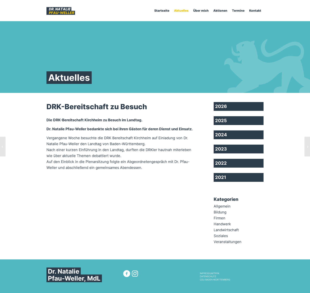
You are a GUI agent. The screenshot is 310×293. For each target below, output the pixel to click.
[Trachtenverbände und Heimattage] (307, 146)
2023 (221, 149)
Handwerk (222, 224)
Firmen (219, 218)
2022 (221, 163)
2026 (221, 106)
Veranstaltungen (227, 242)
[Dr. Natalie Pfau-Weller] (60, 10)
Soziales (221, 236)
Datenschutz (208, 276)
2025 (221, 120)
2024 (221, 134)
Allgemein (222, 206)
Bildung (220, 212)
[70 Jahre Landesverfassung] (3, 146)
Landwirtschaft (226, 230)
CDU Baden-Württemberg (215, 279)
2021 (220, 177)
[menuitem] (162, 10)
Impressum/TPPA (209, 273)
